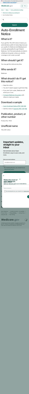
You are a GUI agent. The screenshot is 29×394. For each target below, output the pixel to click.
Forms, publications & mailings (17, 9)
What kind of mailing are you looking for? (11, 12)
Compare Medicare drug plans (12, 95)
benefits (11, 49)
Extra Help (19, 45)
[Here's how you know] (14, 2)
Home (2, 9)
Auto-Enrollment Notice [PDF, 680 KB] (14, 106)
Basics (7, 9)
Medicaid (21, 47)
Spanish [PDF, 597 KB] (20, 109)
